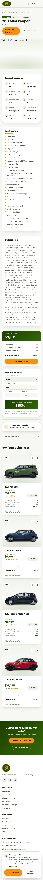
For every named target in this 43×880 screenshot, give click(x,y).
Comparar (6, 808)
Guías (4, 825)
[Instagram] (10, 780)
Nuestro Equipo (8, 822)
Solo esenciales (31, 872)
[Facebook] (4, 780)
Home (4, 13)
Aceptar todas (13, 873)
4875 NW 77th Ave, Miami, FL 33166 (18, 842)
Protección (6, 801)
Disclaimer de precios (11, 436)
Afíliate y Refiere (8, 828)
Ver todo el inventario (21, 741)
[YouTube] (15, 780)
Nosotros (5, 818)
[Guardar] (33, 458)
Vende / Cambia (8, 795)
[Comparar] (37, 458)
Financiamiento (31, 31)
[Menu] (38, 4)
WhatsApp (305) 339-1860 (15, 849)
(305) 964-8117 (21, 747)
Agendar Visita (21, 361)
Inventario (6, 792)
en (33, 4)
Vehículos (12, 13)
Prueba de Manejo (9, 31)
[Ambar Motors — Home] (6, 3)
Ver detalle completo (13, 512)
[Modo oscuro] (28, 4)
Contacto (5, 832)
